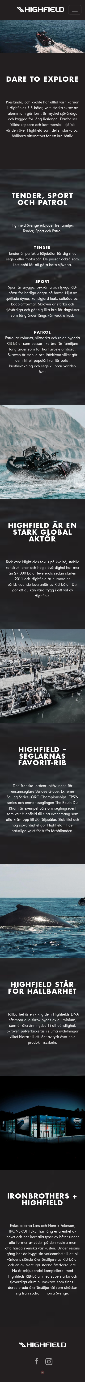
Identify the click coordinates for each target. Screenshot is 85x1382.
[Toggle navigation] (74, 10)
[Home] (40, 10)
